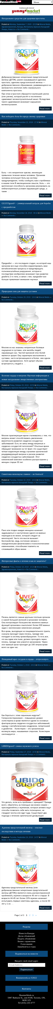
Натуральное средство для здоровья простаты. (23, 18)
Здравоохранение (9, 27)
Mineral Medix (44, 24)
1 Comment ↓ (41, 754)
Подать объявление (26, 939)
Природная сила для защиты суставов (19, 291)
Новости (11, 29)
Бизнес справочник (26, 941)
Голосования (26, 944)
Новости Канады (26, 933)
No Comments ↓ (23, 29)
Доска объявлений (26, 936)
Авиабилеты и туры (26, 947)
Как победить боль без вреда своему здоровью (23, 116)
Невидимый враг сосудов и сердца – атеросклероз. (25, 659)
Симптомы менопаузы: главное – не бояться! (22, 474)
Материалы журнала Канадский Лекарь (17, 388)
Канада (20, 27)
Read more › (45, 108)
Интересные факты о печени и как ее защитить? (24, 561)
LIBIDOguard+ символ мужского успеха (20, 746)
